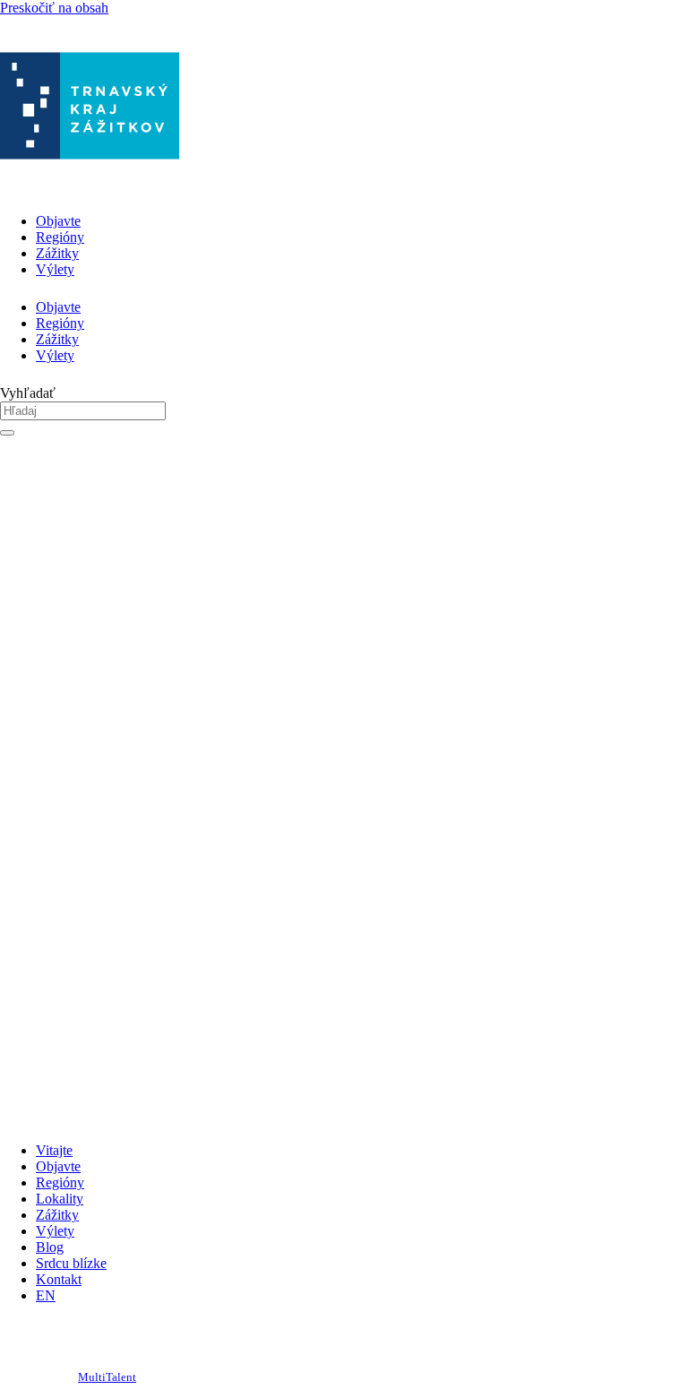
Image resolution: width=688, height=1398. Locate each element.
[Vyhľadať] (7, 433)
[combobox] (83, 410)
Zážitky (57, 253)
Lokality (59, 1198)
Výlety (55, 269)
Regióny (60, 237)
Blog (50, 1247)
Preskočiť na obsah (54, 7)
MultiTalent (107, 1377)
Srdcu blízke (71, 1263)
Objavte (58, 221)
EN (46, 1295)
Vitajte (54, 1150)
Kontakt (59, 1279)
